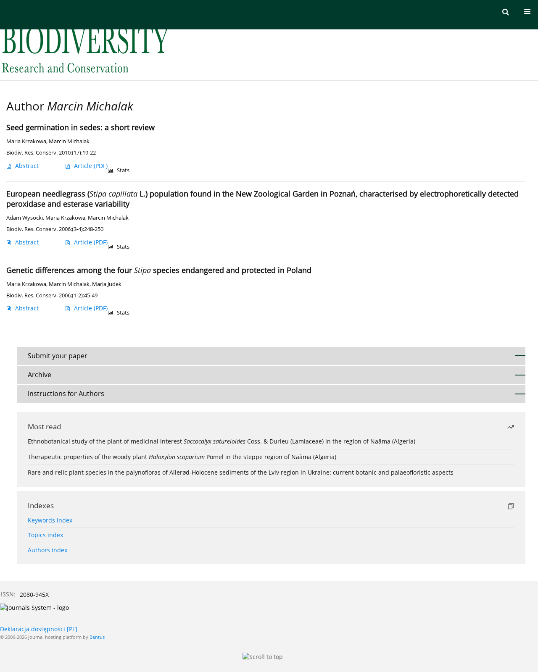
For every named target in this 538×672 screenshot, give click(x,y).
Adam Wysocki (24, 217)
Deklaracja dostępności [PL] (38, 629)
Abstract (27, 166)
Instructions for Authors (66, 393)
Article (91, 166)
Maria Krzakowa (26, 141)
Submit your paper (57, 355)
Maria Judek (106, 284)
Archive (39, 374)
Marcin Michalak (69, 141)
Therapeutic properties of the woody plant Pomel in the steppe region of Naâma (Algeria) (182, 457)
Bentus (97, 637)
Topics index (45, 535)
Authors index (47, 550)
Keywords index (50, 520)
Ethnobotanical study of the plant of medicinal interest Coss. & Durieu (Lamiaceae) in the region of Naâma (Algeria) (221, 441)
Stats (123, 170)
